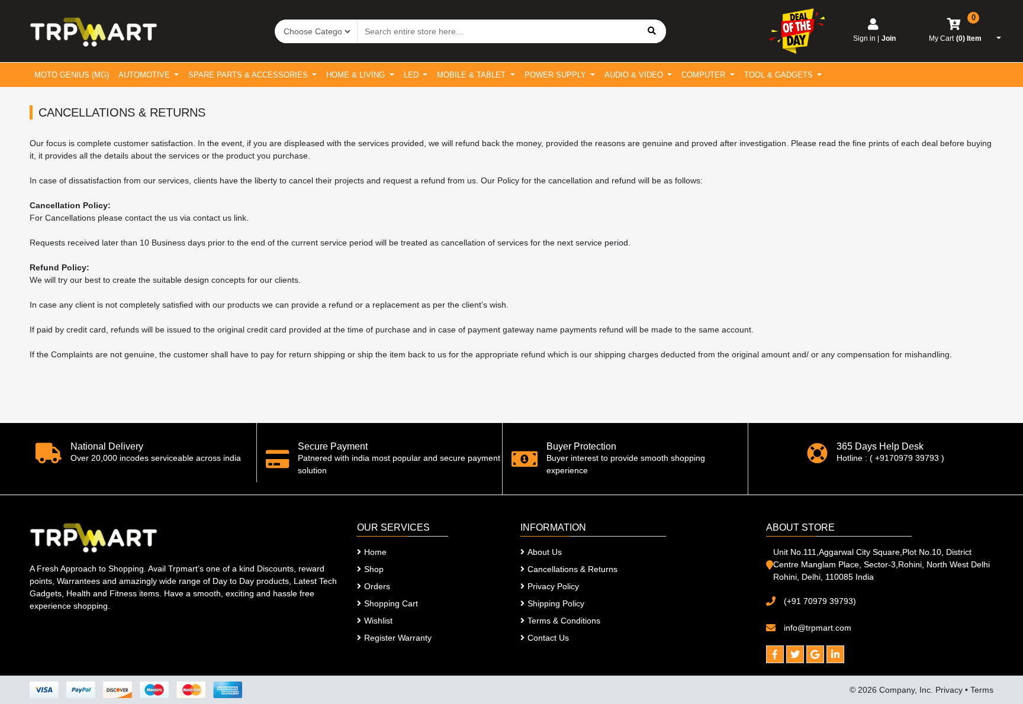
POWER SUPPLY (556, 74)
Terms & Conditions (563, 620)
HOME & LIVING (356, 74)
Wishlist (378, 620)
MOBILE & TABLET (472, 74)
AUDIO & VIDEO (634, 74)
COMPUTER (704, 74)
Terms (981, 690)
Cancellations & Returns (572, 569)
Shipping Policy (555, 603)
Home (375, 552)
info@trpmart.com (817, 627)
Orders (377, 586)
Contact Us (548, 637)
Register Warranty (398, 637)
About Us (544, 552)
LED (412, 74)
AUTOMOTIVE (145, 74)
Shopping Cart (391, 603)
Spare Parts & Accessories (249, 74)
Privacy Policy (553, 586)
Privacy (949, 690)
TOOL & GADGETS (779, 74)
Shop (374, 569)
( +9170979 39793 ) (907, 458)
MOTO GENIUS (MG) (71, 74)
